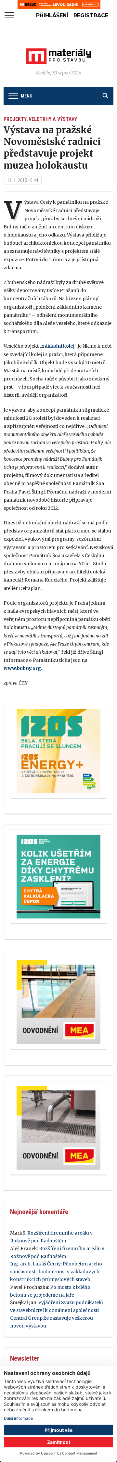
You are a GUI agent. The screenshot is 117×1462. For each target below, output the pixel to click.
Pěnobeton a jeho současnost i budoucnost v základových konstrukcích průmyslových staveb (56, 1271)
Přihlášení (52, 15)
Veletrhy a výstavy (53, 119)
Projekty (15, 119)
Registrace (90, 15)
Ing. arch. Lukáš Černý (35, 1264)
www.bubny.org (22, 668)
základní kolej (58, 346)
